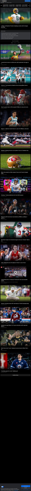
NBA (7, 2)
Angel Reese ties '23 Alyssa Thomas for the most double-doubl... (14, 280)
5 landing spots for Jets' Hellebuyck (9, 371)
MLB (11, 2)
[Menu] (1, 1)
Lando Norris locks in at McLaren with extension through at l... (15, 63)
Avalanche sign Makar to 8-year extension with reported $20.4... (14, 326)
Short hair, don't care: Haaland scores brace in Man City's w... (14, 349)
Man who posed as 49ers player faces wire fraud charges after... (14, 173)
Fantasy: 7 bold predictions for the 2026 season (12, 195)
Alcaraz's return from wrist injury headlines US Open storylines (10, 35)
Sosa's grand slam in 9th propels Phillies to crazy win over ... (15, 107)
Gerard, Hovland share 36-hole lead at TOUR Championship (15, 303)
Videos (18, 42)
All (12, 42)
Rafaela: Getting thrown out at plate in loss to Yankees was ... (15, 150)
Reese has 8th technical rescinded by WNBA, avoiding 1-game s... (14, 217)
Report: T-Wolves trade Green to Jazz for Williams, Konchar (15, 128)
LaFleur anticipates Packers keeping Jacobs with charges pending (14, 26)
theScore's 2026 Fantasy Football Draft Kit (7, 38)
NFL (5, 2)
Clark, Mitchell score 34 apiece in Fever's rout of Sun (13, 262)
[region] (15, 487)
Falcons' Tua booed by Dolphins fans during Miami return (14, 85)
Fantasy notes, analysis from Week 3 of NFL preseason (9, 34)
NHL (9, 2)
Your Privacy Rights (25, 489)
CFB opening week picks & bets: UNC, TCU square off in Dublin (10, 33)
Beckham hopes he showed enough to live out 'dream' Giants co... (15, 240)
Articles (15, 42)
